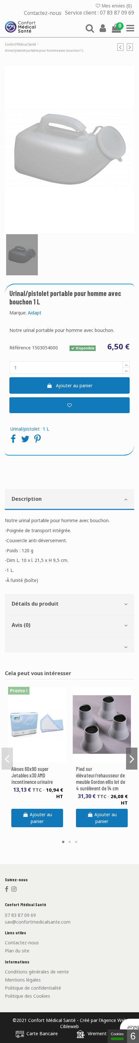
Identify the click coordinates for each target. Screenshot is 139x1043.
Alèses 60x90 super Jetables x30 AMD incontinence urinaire (32, 775)
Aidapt (34, 313)
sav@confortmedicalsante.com (37, 922)
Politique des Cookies (27, 996)
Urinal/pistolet (25, 429)
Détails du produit (35, 603)
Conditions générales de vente (37, 972)
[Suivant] (130, 46)
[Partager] (13, 439)
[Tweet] (25, 439)
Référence (20, 348)
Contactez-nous (43, 12)
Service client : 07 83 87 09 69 (99, 12)
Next (131, 759)
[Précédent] (121, 46)
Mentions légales (23, 980)
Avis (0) (21, 625)
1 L (46, 429)
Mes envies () (116, 6)
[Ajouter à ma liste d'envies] (69, 405)
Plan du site (17, 951)
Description (27, 498)
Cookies (117, 1034)
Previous (7, 759)
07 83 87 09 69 (20, 915)
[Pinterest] (37, 439)
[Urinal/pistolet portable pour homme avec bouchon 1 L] (69, 149)
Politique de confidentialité (33, 988)
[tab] (69, 500)
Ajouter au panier (74, 385)
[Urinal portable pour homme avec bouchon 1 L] (22, 254)
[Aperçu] (41, 759)
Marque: (18, 313)
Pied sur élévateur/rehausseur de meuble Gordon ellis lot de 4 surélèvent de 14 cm (100, 778)
